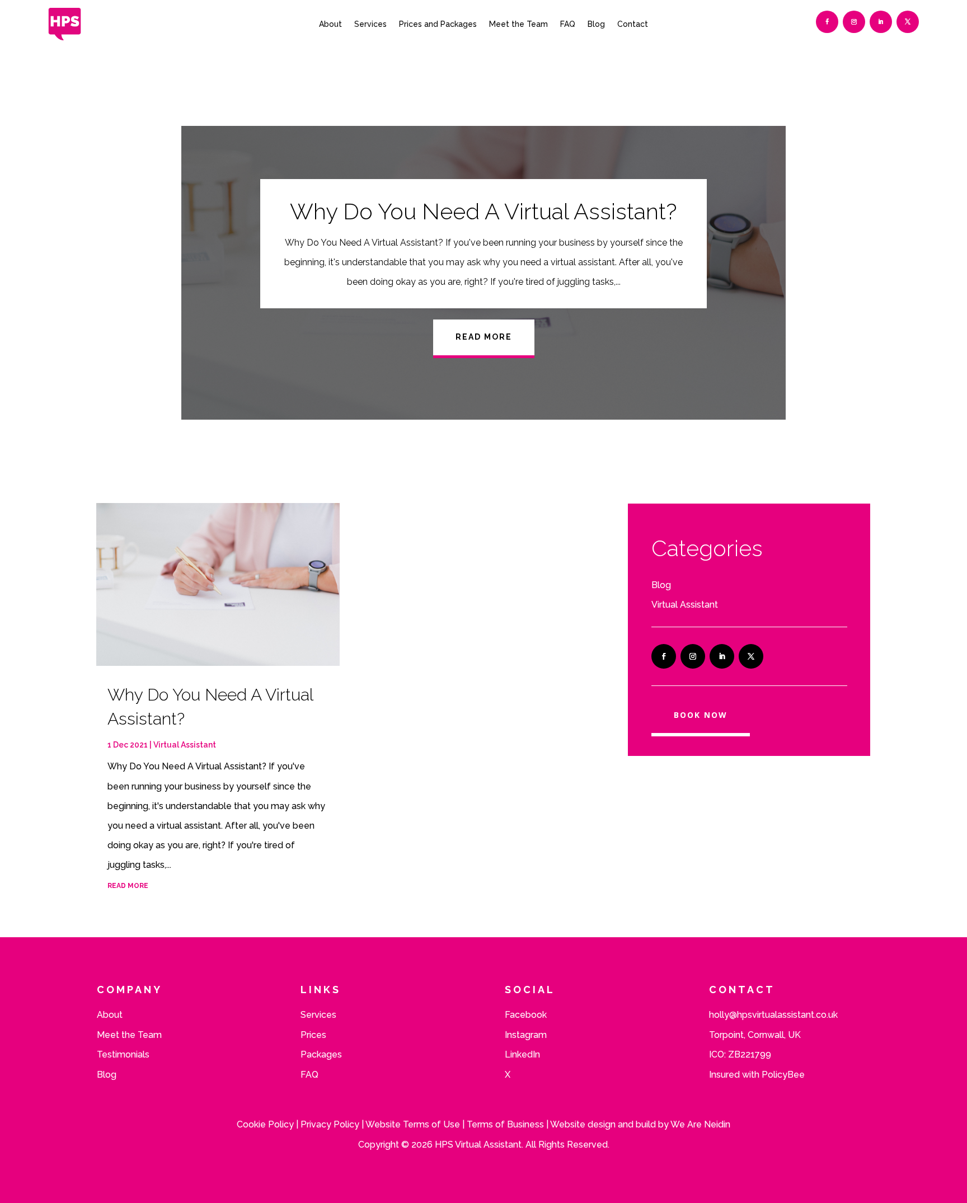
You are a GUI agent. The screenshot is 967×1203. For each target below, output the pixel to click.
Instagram (526, 1035)
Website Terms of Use (412, 1124)
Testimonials (123, 1054)
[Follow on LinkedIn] (881, 22)
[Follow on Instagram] (854, 22)
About (330, 24)
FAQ (567, 24)
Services (370, 24)
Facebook (526, 1014)
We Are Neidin (700, 1124)
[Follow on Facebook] (827, 22)
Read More (484, 336)
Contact (632, 24)
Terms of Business (505, 1124)
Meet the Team (518, 24)
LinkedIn (522, 1054)
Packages (321, 1054)
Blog (596, 24)
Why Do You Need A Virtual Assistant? (483, 211)
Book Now (700, 714)
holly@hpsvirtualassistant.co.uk (773, 1014)
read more (127, 886)
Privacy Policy (330, 1124)
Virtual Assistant (184, 744)
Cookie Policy (265, 1124)
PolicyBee (783, 1074)
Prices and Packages (438, 24)
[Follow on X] (907, 22)
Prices (313, 1035)
